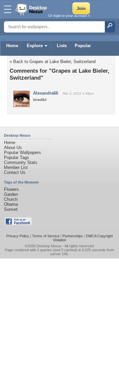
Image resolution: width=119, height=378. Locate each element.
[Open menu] (7, 9)
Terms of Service (46, 236)
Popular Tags (16, 157)
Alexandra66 (45, 93)
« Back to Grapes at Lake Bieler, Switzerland (53, 61)
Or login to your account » (69, 16)
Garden (11, 194)
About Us (13, 147)
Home (12, 45)
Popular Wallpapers (22, 152)
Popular (83, 45)
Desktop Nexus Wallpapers (31, 9)
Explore (35, 45)
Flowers (11, 189)
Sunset (11, 209)
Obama (11, 204)
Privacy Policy (17, 236)
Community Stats (20, 162)
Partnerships (72, 236)
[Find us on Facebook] (18, 224)
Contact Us (14, 172)
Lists (62, 45)
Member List (16, 167)
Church (11, 199)
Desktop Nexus (48, 246)
